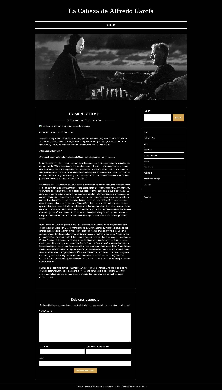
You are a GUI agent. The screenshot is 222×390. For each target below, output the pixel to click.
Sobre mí (111, 25)
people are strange (152, 179)
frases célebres (150, 155)
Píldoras (147, 184)
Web (41, 358)
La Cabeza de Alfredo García (111, 10)
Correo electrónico (97, 346)
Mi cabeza (148, 167)
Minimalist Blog (123, 386)
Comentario (46, 311)
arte (145, 132)
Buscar (147, 111)
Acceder (147, 197)
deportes (148, 150)
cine (145, 144)
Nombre (44, 346)
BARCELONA (149, 138)
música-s (148, 173)
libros (146, 161)
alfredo (99, 120)
